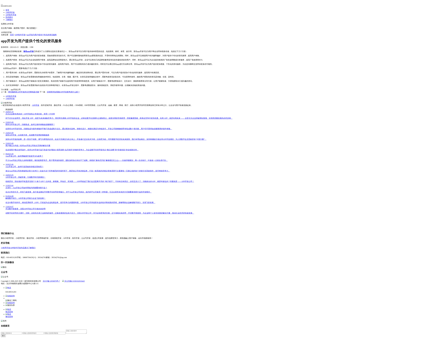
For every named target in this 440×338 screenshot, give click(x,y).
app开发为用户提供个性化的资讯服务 (42, 35)
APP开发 (35, 105)
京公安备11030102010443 (74, 281)
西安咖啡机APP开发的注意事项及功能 (23, 92)
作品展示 (9, 17)
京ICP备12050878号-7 (51, 281)
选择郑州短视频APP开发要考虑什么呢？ (63, 92)
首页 (7, 10)
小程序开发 (10, 12)
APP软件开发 (11, 15)
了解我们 (9, 20)
